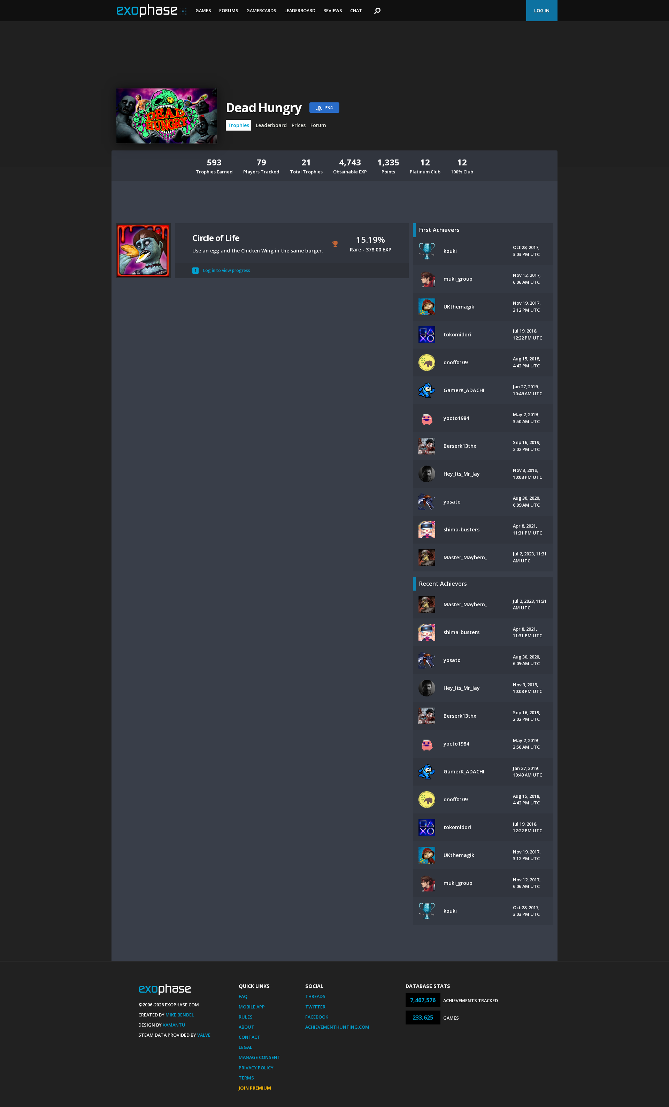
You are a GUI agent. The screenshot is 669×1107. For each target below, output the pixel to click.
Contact (249, 1037)
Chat (356, 10)
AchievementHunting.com (337, 1027)
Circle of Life (215, 237)
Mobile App (252, 1007)
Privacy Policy (256, 1068)
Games (203, 10)
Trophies (238, 125)
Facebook (316, 1017)
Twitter (315, 1007)
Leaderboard (299, 10)
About (246, 1027)
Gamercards (261, 10)
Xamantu (174, 1025)
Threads (315, 996)
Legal (245, 1047)
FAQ (243, 996)
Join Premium (255, 1088)
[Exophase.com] (151, 11)
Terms (246, 1078)
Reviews (332, 10)
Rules (246, 1017)
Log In (541, 10)
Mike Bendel (180, 1015)
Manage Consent (259, 1057)
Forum (318, 125)
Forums (228, 10)
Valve (203, 1035)
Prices (299, 125)
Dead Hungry (263, 107)
